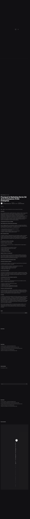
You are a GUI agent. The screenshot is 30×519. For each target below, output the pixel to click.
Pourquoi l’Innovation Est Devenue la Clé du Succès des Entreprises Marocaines (11, 348)
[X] (3, 206)
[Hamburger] (16, 29)
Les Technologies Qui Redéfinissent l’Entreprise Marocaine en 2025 (10, 402)
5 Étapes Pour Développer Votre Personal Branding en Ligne (9, 350)
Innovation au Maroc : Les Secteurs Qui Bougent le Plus (8, 401)
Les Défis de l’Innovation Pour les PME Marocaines (7, 349)
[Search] (18, 29)
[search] (27, 384)
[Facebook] (1, 206)
